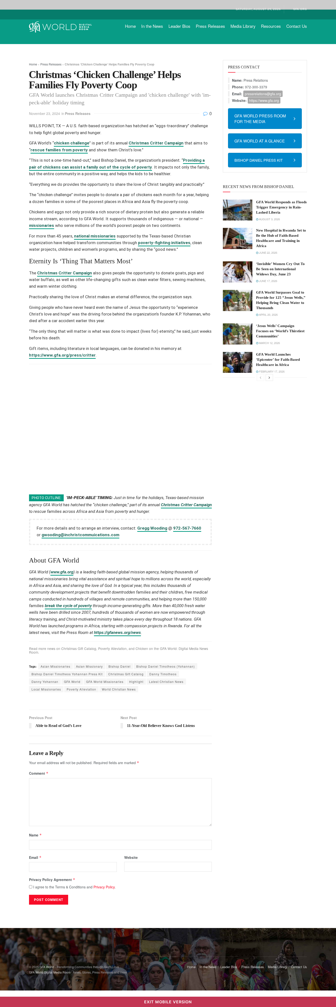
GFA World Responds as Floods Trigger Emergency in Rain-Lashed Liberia (281, 207)
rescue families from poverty (59, 149)
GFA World (72, 681)
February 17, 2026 (271, 371)
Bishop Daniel (119, 666)
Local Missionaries (46, 689)
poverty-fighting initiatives (164, 242)
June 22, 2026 (267, 252)
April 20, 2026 (268, 314)
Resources (271, 26)
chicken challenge (71, 143)
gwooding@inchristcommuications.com (80, 534)
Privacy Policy (104, 886)
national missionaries (95, 236)
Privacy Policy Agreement (52, 879)
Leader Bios (179, 26)
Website (131, 857)
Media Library (243, 26)
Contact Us (296, 26)
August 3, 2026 (269, 219)
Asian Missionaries (55, 666)
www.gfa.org (61, 571)
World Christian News (119, 689)
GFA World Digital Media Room (50, 972)
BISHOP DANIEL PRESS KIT (258, 160)
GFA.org (300, 9)
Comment (38, 773)
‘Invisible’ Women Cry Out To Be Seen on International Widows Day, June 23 (280, 269)
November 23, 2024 (44, 113)
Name (35, 835)
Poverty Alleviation (112, 648)
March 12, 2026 (269, 343)
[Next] (269, 377)
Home (130, 26)
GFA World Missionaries (104, 681)
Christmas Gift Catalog (78, 648)
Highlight (136, 681)
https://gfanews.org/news (117, 632)
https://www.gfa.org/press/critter (62, 355)
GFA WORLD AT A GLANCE (259, 141)
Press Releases (210, 26)
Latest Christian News (166, 681)
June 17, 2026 (267, 281)
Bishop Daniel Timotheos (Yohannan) (165, 666)
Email (35, 857)
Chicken (142, 648)
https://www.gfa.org (264, 100)
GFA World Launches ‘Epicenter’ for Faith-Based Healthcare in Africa (278, 359)
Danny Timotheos (163, 674)
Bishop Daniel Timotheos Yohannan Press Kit (67, 674)
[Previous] (260, 377)
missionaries (41, 225)
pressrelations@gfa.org (263, 93)
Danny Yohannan (44, 681)
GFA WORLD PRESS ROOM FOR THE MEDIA (260, 118)
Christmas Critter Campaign (156, 143)
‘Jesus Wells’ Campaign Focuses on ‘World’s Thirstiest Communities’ (280, 331)
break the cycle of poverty (68, 605)
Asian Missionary (89, 666)
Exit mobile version (168, 1001)
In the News (152, 26)
